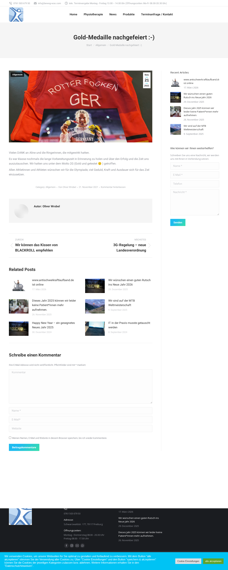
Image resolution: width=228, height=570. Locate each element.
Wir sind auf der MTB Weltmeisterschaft (121, 303)
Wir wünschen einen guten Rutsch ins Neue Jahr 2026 (129, 282)
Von (67, 187)
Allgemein (17, 74)
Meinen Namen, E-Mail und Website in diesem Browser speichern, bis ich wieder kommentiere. (59, 438)
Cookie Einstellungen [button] (188, 561)
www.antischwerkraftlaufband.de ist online (53, 282)
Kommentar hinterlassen (113, 187)
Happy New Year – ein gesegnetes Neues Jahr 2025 (53, 325)
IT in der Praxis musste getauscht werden (129, 325)
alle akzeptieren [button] (213, 561)
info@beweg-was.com (49, 3)
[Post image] (18, 286)
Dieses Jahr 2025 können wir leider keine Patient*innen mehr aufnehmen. (54, 305)
